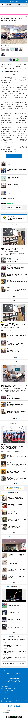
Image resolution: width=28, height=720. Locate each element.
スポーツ (21, 22)
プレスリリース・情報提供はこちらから (9, 688)
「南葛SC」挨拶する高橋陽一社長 (12, 71)
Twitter (12, 681)
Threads (19, 681)
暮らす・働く (20, 4)
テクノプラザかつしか (11, 22)
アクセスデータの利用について (7, 690)
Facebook (8, 681)
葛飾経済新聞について (6, 686)
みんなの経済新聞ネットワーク (14, 706)
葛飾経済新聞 (14, 2)
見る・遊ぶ (11, 4)
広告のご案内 (4, 693)
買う (15, 4)
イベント (5, 22)
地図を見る (14, 156)
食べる (7, 4)
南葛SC (17, 22)
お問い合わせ (4, 692)
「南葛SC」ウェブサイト (8, 198)
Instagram (15, 681)
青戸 (2, 22)
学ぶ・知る (25, 4)
